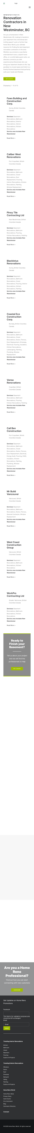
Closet (5, 1050)
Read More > (11, 138)
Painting (5, 1082)
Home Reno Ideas (8, 1094)
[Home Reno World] (15, 7)
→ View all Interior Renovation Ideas (15, 864)
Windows (6, 1067)
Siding (5, 1079)
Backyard (6, 1077)
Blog (4, 1103)
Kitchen (5, 1045)
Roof (4, 1072)
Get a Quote (9, 78)
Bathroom (6, 1047)
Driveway (6, 1074)
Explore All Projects (9, 1057)
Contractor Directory (9, 1106)
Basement (6, 1052)
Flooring (5, 1055)
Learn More (17, 989)
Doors (5, 1069)
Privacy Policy (7, 1096)
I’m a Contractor (8, 1101)
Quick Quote (7, 1098)
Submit (7, 1028)
